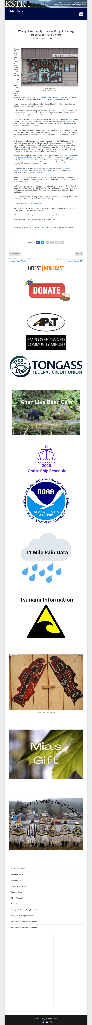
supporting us (44, 227)
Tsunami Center (17, 892)
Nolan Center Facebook (20, 904)
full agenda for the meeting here (30, 203)
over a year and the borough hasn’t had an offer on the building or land (46, 157)
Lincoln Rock (16, 880)
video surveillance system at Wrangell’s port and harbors (42, 169)
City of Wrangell (17, 898)
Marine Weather (17, 874)
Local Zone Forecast (18, 868)
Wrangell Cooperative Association (24, 927)
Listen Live (15, 11)
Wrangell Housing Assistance (22, 916)
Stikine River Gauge (18, 886)
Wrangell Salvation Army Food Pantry (25, 910)
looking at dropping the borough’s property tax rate (45, 97)
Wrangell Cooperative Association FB (25, 922)
